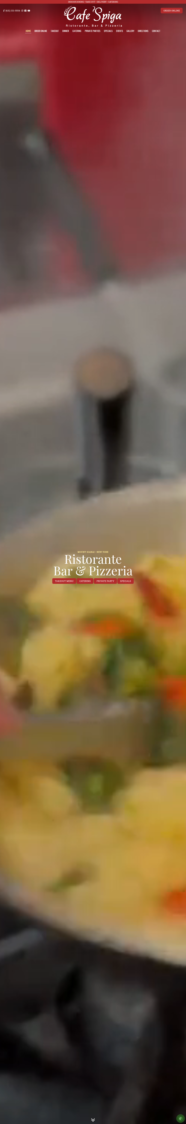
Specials (108, 31)
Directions (143, 31)
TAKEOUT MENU (64, 581)
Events (119, 31)
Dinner (65, 31)
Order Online (40, 31)
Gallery (130, 31)
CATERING (85, 581)
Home (28, 31)
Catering (76, 31)
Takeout (55, 31)
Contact (156, 31)
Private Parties (92, 31)
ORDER (171, 10)
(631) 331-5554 (12, 10)
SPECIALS (125, 581)
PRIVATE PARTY (105, 581)
